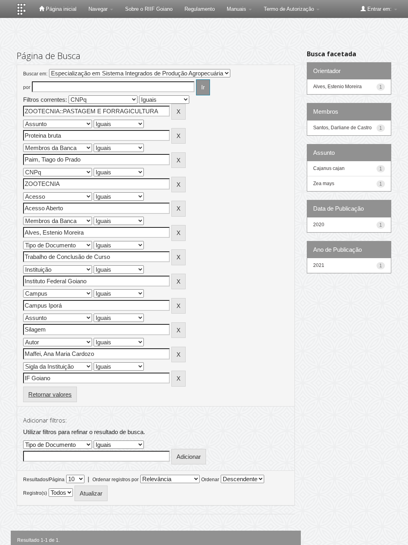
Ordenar (210, 479)
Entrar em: (379, 9)
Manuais (237, 9)
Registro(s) (35, 493)
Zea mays (323, 183)
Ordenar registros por (115, 479)
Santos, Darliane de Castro (342, 127)
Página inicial (60, 9)
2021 (318, 265)
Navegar (98, 9)
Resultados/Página (44, 479)
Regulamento (199, 9)
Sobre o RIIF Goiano (149, 9)
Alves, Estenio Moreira (337, 86)
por (26, 87)
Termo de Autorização (290, 9)
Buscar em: (35, 74)
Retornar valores (50, 394)
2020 (318, 224)
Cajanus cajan (329, 168)
